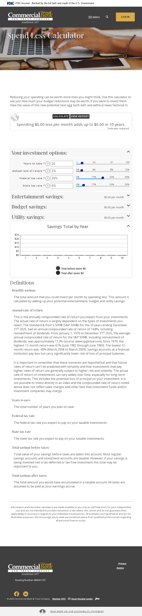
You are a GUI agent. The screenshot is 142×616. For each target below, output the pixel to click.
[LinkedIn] (25, 594)
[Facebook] (16, 594)
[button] (71, 153)
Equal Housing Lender (82, 598)
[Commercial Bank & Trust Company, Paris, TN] (30, 17)
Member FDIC (59, 598)
